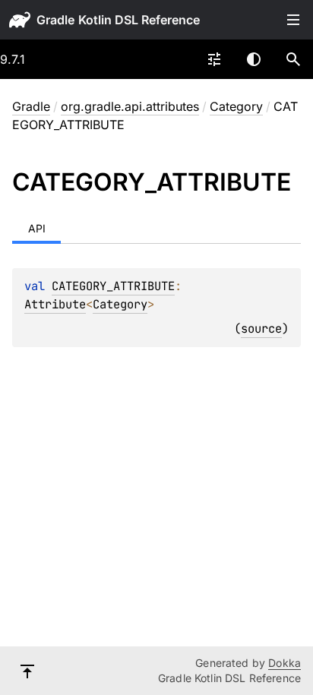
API (37, 228)
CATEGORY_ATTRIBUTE (113, 286)
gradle (55, 19)
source (261, 328)
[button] (293, 59)
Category (236, 106)
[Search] (293, 59)
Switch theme (253, 59)
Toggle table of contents (293, 19)
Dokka (284, 662)
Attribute (55, 304)
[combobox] (214, 59)
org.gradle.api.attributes (130, 106)
